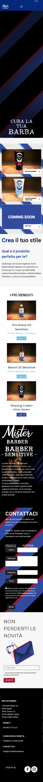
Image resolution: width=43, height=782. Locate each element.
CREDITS (9, 767)
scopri (20, 338)
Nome (11, 550)
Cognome (11, 572)
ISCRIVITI (9, 680)
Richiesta (11, 558)
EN (37, 1)
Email (11, 581)
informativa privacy (25, 593)
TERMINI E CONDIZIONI (13, 741)
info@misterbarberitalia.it (13, 751)
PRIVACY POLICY (10, 727)
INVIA (11, 607)
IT (35, 1)
